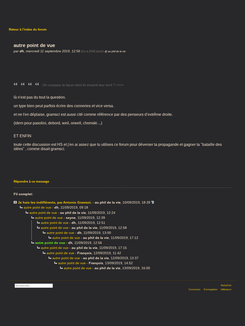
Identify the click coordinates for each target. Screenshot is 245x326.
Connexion (194, 289)
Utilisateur (226, 289)
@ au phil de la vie (115, 51)
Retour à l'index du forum (28, 29)
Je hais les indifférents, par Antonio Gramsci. (55, 202)
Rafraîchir (226, 285)
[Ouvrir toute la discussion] (152, 202)
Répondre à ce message (31, 181)
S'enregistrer (210, 289)
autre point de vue (37, 207)
